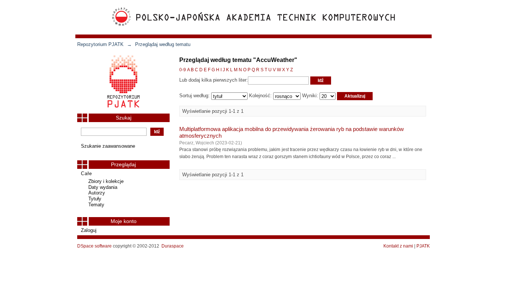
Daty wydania (102, 187)
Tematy (96, 204)
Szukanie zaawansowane (108, 146)
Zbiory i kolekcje (106, 181)
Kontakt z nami (398, 246)
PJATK (423, 246)
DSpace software (94, 246)
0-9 (182, 69)
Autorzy (96, 193)
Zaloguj (89, 230)
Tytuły (94, 199)
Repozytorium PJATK (100, 44)
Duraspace (172, 246)
